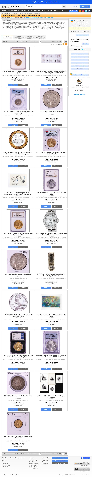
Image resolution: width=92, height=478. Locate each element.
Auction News (6, 465)
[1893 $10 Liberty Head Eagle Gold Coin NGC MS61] (18, 58)
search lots (25, 10)
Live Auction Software (84, 465)
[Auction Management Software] (82, 470)
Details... (13, 84)
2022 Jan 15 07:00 (30, 37)
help (43, 10)
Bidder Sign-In (33, 460)
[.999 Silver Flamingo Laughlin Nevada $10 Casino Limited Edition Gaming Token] (18, 140)
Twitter (44, 462)
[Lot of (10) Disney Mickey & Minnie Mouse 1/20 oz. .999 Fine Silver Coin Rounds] (51, 58)
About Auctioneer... (79, 93)
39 (40, 41)
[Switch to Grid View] (63, 44)
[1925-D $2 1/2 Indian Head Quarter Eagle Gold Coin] (18, 424)
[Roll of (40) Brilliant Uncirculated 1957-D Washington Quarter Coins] (51, 261)
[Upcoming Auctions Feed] (80, 11)
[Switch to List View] (66, 44)
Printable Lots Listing (80, 68)
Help (3, 462)
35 (29, 41)
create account (85, 6)
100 (66, 41)
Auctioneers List (33, 468)
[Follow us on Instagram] (83, 11)
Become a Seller (60, 460)
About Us (4, 460)
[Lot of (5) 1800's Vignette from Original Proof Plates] (51, 383)
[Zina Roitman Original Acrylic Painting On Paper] (51, 302)
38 (37, 41)
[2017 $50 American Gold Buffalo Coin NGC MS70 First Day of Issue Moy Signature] (18, 343)
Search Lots (32, 462)
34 (26, 41)
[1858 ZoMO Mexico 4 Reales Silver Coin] (18, 383)
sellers (62, 10)
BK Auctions (79, 85)
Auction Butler (33, 466)
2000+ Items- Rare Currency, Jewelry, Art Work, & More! (27, 13)
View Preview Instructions (80, 54)
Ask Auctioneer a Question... (80, 74)
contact (49, 10)
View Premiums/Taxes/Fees (79, 59)
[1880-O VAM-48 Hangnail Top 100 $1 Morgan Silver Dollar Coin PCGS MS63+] (51, 343)
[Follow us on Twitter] (86, 11)
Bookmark (23, 84)
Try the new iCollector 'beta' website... (46, 2)
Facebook (45, 460)
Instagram (45, 463)
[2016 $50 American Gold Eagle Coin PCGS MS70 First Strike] (51, 140)
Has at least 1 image (77, 46)
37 (34, 41)
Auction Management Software (82, 471)
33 (23, 41)
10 (57, 41)
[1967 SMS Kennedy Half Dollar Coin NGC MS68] (51, 180)
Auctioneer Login (60, 463)
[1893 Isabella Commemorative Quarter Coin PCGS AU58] (18, 99)
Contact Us (5, 463)
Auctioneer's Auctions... (79, 94)
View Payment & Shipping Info (80, 62)
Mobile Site (5, 466)
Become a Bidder (60, 458)
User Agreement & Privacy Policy (10, 474)
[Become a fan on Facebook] (89, 11)
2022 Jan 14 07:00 (18, 37)
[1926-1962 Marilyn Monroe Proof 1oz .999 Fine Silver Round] (18, 302)
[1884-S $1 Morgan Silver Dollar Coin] (18, 261)
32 (21, 41)
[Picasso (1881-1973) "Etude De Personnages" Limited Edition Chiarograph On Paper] (18, 180)
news (56, 10)
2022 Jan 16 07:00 (41, 37)
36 (31, 41)
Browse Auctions (33, 463)
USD (12, 17)
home (4, 10)
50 (62, 41)
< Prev (5, 41)
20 (60, 41)
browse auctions (13, 10)
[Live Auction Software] (82, 464)
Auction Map (32, 465)
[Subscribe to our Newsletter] (73, 11)
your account (35, 10)
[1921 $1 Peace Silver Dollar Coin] (51, 99)
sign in (75, 6)
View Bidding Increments (80, 57)
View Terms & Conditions (80, 65)
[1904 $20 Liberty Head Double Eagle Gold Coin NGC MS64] (18, 221)
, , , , (38, 17)
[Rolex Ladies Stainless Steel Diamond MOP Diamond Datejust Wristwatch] (51, 221)
